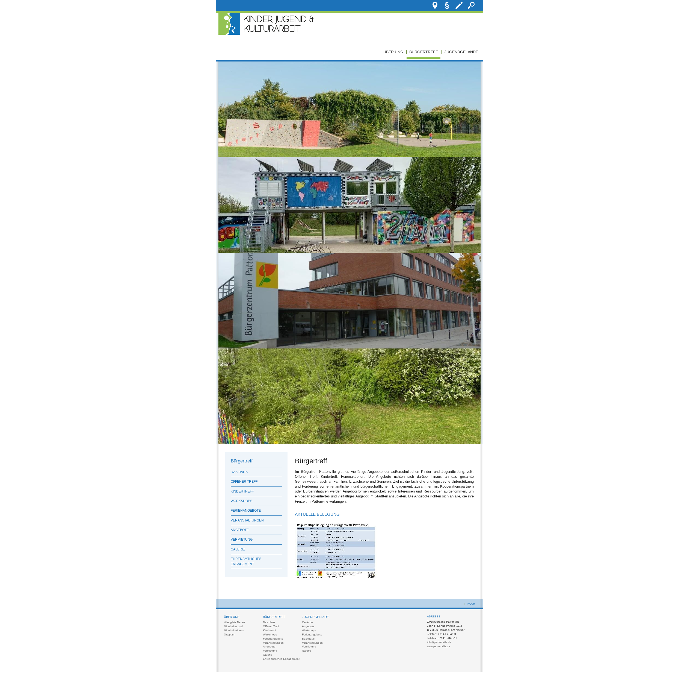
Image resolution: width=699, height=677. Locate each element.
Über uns (393, 52)
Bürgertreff (423, 52)
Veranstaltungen (247, 520)
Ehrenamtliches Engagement (246, 561)
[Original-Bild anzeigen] (349, 156)
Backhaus (308, 638)
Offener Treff (244, 481)
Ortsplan (229, 634)
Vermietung (242, 539)
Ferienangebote (246, 510)
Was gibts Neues (234, 622)
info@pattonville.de (439, 642)
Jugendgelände (461, 52)
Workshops (241, 501)
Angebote (240, 530)
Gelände (307, 622)
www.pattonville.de (438, 646)
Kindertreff (242, 491)
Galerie (238, 549)
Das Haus (239, 472)
